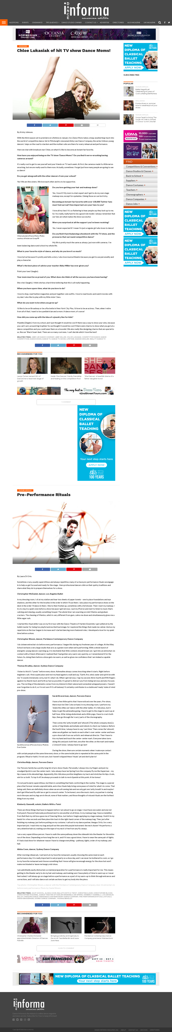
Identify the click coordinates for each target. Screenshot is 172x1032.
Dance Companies (135, 199)
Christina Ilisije (85, 893)
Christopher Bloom (102, 893)
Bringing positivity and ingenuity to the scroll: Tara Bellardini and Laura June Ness (65, 938)
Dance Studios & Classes (138, 171)
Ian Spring (78, 895)
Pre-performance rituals (91, 897)
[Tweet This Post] (50, 124)
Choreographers (134, 194)
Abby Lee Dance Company (43, 337)
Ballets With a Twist (67, 893)
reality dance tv (98, 339)
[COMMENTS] (98, 124)
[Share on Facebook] (34, 124)
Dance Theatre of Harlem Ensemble (56, 895)
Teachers (130, 189)
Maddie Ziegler (82, 339)
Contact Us (90, 22)
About (123, 1030)
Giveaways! (37, 22)
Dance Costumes (134, 185)
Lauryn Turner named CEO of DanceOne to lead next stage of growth (30, 378)
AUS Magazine (133, 22)
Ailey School (38, 893)
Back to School (133, 175)
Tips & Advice (52, 22)
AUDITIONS (14, 22)
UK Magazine (149, 22)
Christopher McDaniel (27, 895)
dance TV (46, 339)
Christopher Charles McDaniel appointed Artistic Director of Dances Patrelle (32, 938)
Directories (118, 22)
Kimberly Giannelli (92, 895)
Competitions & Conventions (141, 166)
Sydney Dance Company (45, 898)
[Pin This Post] (66, 124)
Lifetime (70, 339)
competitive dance (91, 337)
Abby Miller (60, 337)
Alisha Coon (50, 893)
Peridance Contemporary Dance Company (58, 897)
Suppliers (130, 180)
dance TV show (58, 339)
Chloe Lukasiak (74, 337)
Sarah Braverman (25, 898)
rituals (107, 897)
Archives (143, 1030)
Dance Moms (36, 339)
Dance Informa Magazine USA (106, 1030)
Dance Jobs (132, 203)
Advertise (104, 22)
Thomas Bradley (64, 898)
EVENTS (25, 22)
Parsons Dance (31, 897)
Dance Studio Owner (72, 22)
